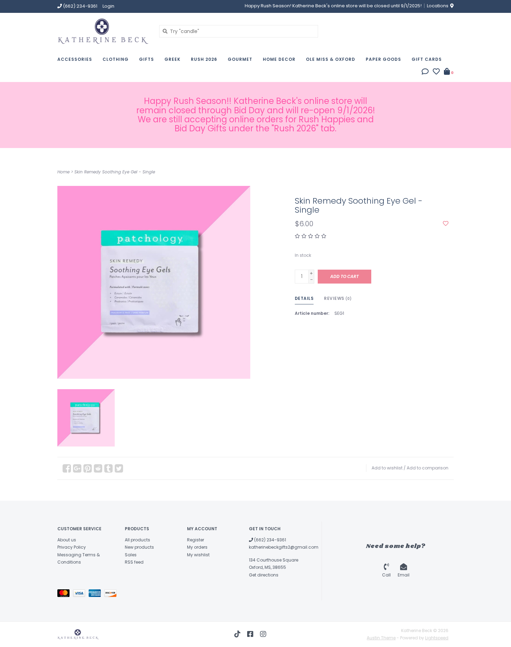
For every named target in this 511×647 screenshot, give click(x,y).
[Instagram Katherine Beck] (263, 634)
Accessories (74, 59)
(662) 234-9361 (269, 540)
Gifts (146, 59)
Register (195, 540)
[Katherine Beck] (103, 31)
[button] (425, 72)
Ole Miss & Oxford (330, 59)
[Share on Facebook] (67, 468)
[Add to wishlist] (445, 223)
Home (63, 172)
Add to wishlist (387, 468)
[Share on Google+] (77, 468)
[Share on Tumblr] (108, 468)
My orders (197, 547)
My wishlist (198, 555)
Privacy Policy (71, 547)
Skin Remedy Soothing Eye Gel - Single (114, 172)
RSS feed (134, 562)
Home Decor (279, 59)
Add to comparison (427, 468)
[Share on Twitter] (119, 468)
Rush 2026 (204, 59)
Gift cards (427, 59)
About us (66, 540)
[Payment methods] (65, 594)
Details (304, 298)
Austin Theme (381, 638)
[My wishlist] (436, 72)
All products (137, 540)
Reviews (338, 298)
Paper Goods (383, 59)
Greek (172, 59)
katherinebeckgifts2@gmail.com (283, 547)
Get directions (263, 575)
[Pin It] (87, 468)
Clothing (116, 59)
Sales (131, 555)
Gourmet (240, 59)
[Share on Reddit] (98, 468)
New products (139, 547)
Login (108, 6)
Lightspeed (436, 638)
